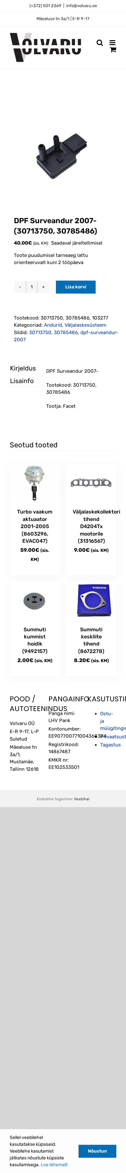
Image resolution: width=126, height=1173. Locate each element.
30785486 (66, 332)
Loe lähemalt (54, 1164)
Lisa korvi (75, 287)
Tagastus (110, 745)
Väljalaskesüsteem (85, 325)
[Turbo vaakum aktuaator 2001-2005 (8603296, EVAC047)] (35, 483)
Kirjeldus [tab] (18, 368)
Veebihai (81, 799)
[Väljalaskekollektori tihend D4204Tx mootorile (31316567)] (91, 483)
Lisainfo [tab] (18, 381)
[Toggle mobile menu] (113, 42)
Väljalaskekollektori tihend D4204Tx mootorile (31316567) (96, 526)
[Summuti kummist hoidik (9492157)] (35, 600)
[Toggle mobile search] (100, 42)
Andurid (53, 325)
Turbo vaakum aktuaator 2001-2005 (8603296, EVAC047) (34, 526)
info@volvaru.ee (81, 5)
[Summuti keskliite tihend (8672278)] (91, 600)
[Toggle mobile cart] (113, 49)
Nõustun (97, 1151)
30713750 (40, 332)
